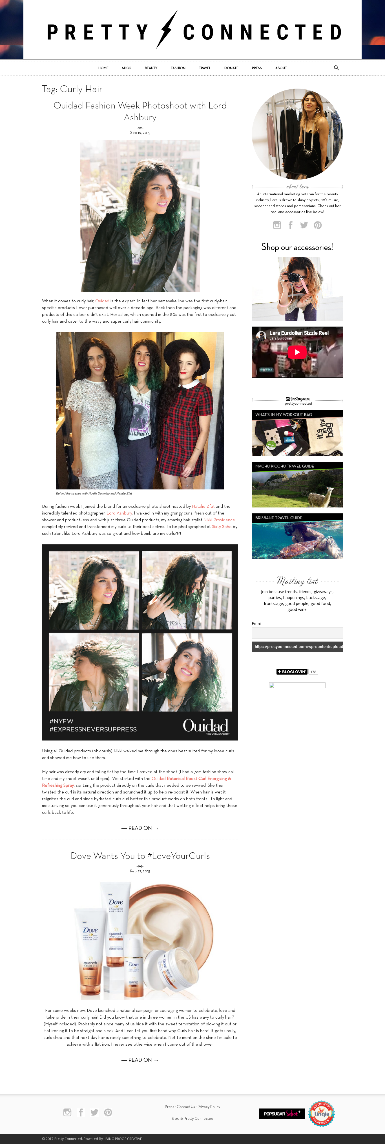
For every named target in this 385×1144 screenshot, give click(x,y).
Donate (231, 68)
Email (257, 623)
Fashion (178, 68)
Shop (126, 68)
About (281, 68)
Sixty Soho (222, 527)
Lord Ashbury (119, 513)
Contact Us (186, 1107)
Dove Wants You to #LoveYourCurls (140, 856)
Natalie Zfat (203, 507)
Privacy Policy (209, 1107)
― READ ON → (140, 828)
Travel (205, 68)
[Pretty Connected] (192, 29)
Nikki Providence (219, 520)
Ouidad (102, 301)
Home (103, 68)
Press (257, 68)
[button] (336, 68)
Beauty (151, 68)
